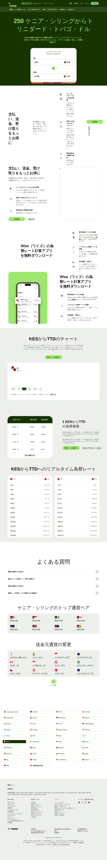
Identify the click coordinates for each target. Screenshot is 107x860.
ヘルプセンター (12, 815)
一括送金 (33, 817)
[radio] (13, 389)
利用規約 (33, 829)
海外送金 (33, 802)
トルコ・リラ (59, 673)
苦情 (55, 830)
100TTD (60, 508)
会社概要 (10, 822)
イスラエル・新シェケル (18, 657)
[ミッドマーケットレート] (60, 51)
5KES (11, 489)
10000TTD (61, 535)
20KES (12, 498)
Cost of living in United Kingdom (25, 792)
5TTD (59, 489)
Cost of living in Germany (84, 792)
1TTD (59, 485)
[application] (23, 379)
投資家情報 (10, 811)
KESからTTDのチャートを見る (92, 448)
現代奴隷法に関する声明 (37, 832)
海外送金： (10, 788)
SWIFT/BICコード (59, 809)
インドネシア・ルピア (62, 657)
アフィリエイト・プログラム (15, 813)
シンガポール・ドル (39, 665)
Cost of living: (11, 792)
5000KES (13, 530)
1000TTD (60, 521)
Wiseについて (11, 802)
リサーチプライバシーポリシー (63, 804)
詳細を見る (89, 131)
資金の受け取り (35, 809)
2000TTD (60, 526)
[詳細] (18, 427)
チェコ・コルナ (15, 673)
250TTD (60, 512)
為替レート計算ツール (60, 806)
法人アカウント (37, 3)
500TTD (60, 517)
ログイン (87, 3)
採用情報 (10, 808)
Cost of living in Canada (39, 794)
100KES (12, 508)
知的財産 (56, 832)
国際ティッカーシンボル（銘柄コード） (65, 808)
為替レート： (11, 785)
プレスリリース (12, 806)
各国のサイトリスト (82, 830)
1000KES (12, 521)
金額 (34, 58)
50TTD (60, 503)
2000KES (13, 526)
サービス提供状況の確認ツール (16, 820)
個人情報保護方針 (82, 829)
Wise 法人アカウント (36, 813)
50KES (12, 503)
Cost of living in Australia (58, 792)
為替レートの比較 (59, 815)
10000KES (13, 535)
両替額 (35, 72)
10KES (12, 494)
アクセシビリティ (12, 818)
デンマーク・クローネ (39, 673)
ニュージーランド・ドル (85, 673)
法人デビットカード (36, 815)
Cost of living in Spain (26, 794)
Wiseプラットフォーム (37, 811)
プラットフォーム (49, 3)
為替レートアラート (60, 813)
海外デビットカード (36, 806)
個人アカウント (26, 3)
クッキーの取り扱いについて (38, 830)
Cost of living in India (71, 792)
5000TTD (60, 530)
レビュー (10, 817)
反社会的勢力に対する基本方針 (62, 829)
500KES (12, 517)
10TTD (59, 494)
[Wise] (13, 3)
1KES (11, 485)
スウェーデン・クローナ (85, 665)
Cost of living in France (14, 794)
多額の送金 (34, 808)
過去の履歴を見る (30, 455)
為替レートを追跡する (53, 357)
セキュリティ (11, 804)
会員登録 (94, 3)
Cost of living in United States (42, 792)
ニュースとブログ (59, 802)
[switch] (53, 68)
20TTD (60, 498)
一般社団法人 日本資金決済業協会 (61, 844)
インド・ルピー (37, 657)
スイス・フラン (60, 665)
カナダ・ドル (14, 665)
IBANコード (58, 811)
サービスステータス (13, 809)
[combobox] (68, 62)
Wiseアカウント (35, 804)
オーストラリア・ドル (84, 657)
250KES (12, 512)
